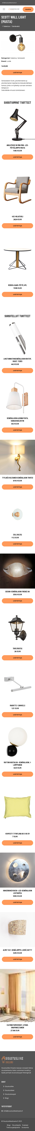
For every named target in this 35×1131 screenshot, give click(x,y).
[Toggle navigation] (3, 9)
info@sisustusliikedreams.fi (9, 3)
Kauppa (28, 9)
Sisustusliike (9, 1086)
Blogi (7, 1098)
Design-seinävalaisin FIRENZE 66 (17, 591)
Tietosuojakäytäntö (13, 1127)
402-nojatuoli (17, 216)
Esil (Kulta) (17, 534)
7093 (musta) (17, 648)
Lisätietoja (17, 72)
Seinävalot (16, 26)
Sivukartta (25, 1127)
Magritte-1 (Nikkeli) (17, 705)
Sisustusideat (9, 1090)
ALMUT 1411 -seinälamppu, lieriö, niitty (17, 950)
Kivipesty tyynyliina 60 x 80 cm (17, 833)
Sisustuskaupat (10, 1094)
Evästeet (25, 1125)
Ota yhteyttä (16, 1125)
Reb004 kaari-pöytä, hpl (17, 285)
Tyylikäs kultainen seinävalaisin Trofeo (17, 477)
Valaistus (6, 26)
